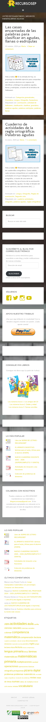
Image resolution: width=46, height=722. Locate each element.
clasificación (18, 105)
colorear (8, 632)
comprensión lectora (30, 637)
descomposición (32, 641)
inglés (32, 644)
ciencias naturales (12, 628)
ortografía (9, 202)
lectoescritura (9, 647)
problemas (9, 674)
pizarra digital (32, 670)
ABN (6, 624)
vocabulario (26, 686)
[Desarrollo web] (31, 714)
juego (37, 644)
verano (15, 686)
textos (10, 686)
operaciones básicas (26, 666)
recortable (38, 674)
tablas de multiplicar (27, 682)
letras (26, 652)
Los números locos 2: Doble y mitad (23, 404)
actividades (18, 624)
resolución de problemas (23, 678)
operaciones (11, 666)
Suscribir (13, 274)
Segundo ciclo (20, 196)
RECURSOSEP (23, 3)
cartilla (36, 624)
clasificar (27, 105)
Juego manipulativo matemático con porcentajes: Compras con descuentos (20, 584)
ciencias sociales (28, 628)
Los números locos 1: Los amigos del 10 (23, 402)
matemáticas (10, 656)
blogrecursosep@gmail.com (20, 501)
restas (33, 677)
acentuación (21, 103)
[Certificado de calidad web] (14, 714)
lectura (18, 647)
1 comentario (32, 140)
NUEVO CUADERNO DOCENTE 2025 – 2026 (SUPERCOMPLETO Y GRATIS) (27, 554)
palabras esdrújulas (26, 108)
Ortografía (24, 100)
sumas (16, 681)
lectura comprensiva (28, 647)
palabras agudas (11, 108)
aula (30, 624)
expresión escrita (17, 644)
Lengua (17, 100)
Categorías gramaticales (25, 97)
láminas (33, 651)
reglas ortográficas (34, 202)
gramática (34, 105)
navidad (35, 662)
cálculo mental (21, 641)
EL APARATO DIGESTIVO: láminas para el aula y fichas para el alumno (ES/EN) (27, 450)
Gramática (9, 100)
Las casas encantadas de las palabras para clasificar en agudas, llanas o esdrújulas (22, 34)
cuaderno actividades (25, 199)
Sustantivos (33, 100)
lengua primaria (13, 651)
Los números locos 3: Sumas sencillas (23, 407)
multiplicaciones (24, 662)
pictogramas (18, 671)
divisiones (8, 644)
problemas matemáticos (24, 674)
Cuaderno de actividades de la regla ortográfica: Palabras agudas (20, 129)
